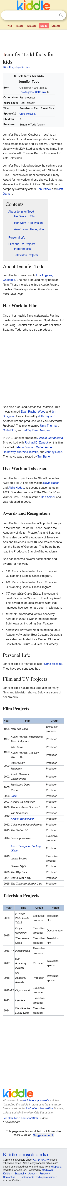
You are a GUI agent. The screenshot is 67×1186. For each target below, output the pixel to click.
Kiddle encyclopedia (36, 1100)
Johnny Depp (53, 452)
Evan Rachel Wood (33, 411)
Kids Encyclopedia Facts (16, 67)
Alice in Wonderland (50, 438)
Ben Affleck (44, 189)
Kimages (31, 25)
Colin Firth (9, 430)
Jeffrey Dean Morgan (36, 430)
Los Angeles (26, 92)
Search (61, 15)
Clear (54, 15)
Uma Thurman (49, 425)
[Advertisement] (33, 39)
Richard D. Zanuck (36, 442)
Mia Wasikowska (27, 452)
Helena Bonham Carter (29, 447)
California (40, 92)
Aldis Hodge (16, 487)
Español (55, 25)
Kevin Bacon (51, 483)
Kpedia (44, 25)
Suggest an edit (43, 1135)
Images (19, 25)
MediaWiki (47, 1170)
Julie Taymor (46, 416)
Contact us (9, 1177)
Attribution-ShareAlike (39, 1108)
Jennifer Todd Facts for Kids (20, 1118)
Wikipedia (56, 1166)
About (31, 1173)
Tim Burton (44, 456)
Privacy (44, 1173)
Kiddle (6, 1173)
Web (10, 25)
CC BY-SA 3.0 (41, 1159)
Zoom (14, 796)
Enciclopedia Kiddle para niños (37, 1177)
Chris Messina (27, 113)
